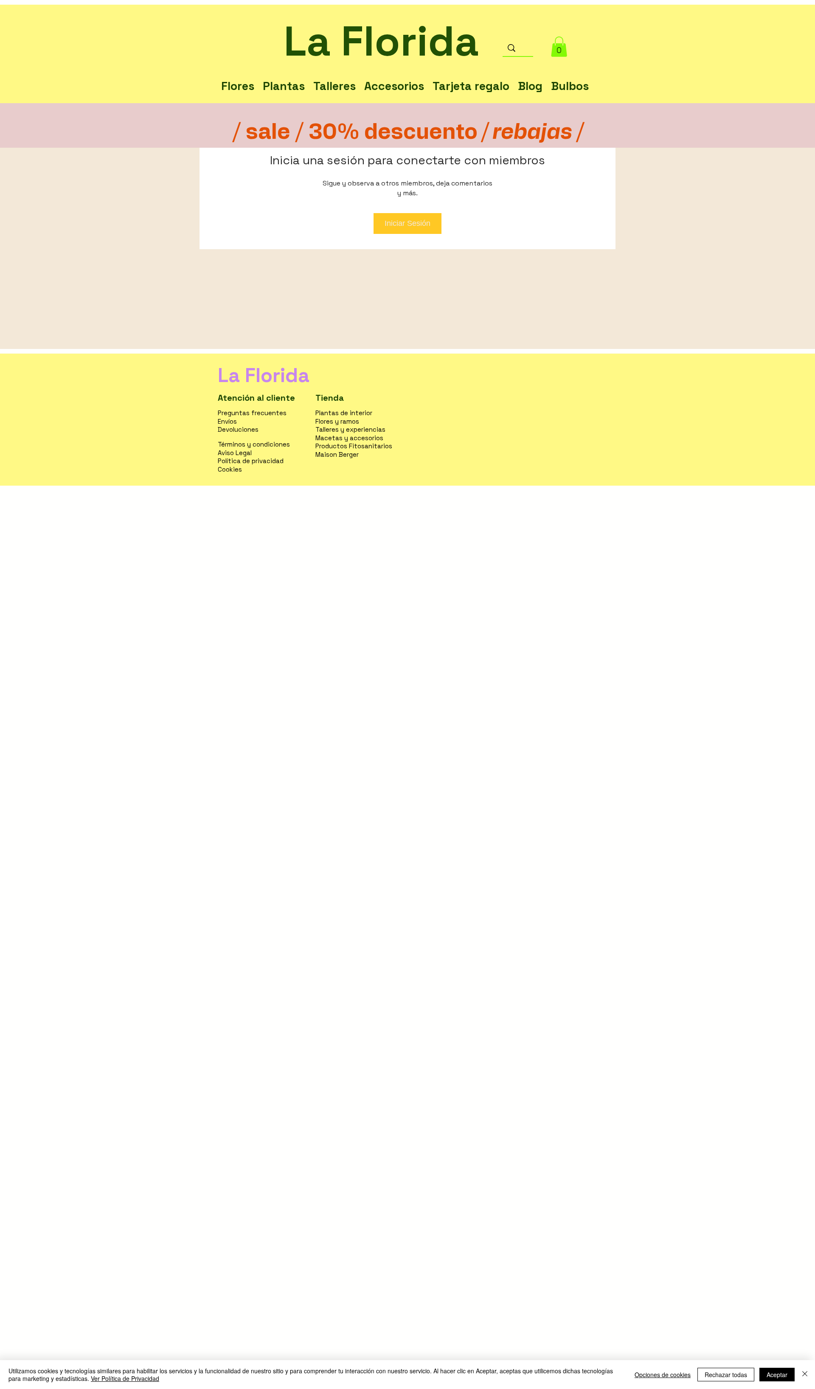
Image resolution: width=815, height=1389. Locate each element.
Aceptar (777, 1374)
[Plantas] (284, 77)
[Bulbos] (570, 77)
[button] (559, 47)
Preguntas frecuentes (252, 413)
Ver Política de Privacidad (125, 1378)
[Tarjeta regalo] (471, 77)
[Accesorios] (394, 77)
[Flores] (238, 77)
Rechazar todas (726, 1374)
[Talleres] (334, 77)
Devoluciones (238, 429)
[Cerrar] (805, 1374)
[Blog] (530, 77)
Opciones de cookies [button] (663, 1374)
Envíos (227, 421)
